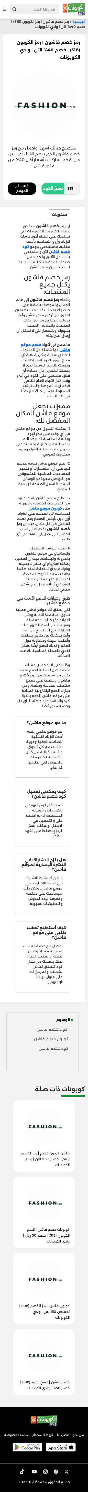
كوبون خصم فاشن (51, 1038)
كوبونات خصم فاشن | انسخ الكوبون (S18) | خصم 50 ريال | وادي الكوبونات (46, 1235)
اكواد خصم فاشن (52, 1029)
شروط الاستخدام (43, 1435)
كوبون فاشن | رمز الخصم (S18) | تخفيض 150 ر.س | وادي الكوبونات (44, 1312)
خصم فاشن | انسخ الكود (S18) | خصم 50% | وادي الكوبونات (45, 1385)
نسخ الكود (53, 188)
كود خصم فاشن (53, 1048)
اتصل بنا (63, 1435)
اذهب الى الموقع (22, 188)
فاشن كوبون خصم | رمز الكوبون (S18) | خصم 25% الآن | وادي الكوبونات (45, 1159)
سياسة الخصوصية (16, 1435)
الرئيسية (78, 21)
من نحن (78, 1435)
